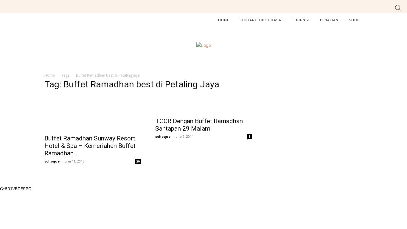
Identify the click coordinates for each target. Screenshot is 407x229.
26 (138, 161)
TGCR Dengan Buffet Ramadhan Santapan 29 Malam (199, 124)
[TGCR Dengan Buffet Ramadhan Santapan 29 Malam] (203, 104)
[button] (397, 7)
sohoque (52, 161)
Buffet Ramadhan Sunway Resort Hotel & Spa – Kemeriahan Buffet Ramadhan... (90, 146)
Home (49, 75)
